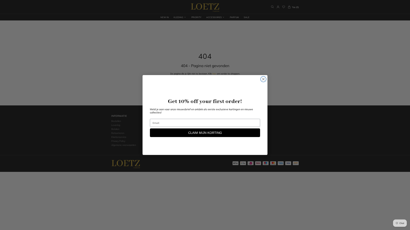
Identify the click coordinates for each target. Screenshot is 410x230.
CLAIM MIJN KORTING (205, 132)
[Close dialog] (263, 79)
